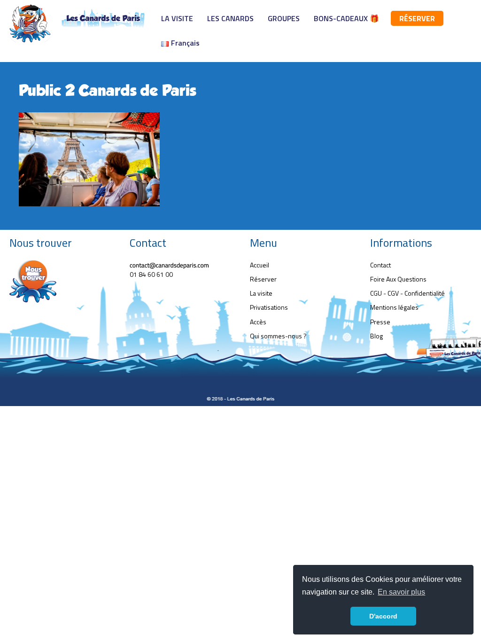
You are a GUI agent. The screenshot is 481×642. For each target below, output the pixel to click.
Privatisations (269, 307)
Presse (380, 322)
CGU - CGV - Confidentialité (407, 293)
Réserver (263, 279)
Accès (258, 322)
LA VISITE (177, 18)
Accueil (259, 265)
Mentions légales (394, 307)
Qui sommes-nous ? (278, 336)
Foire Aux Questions (398, 279)
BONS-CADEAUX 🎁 (346, 18)
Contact (380, 265)
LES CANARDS (230, 18)
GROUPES (284, 18)
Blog (376, 336)
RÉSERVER (417, 18)
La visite (261, 293)
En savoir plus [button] (401, 592)
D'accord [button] (383, 616)
